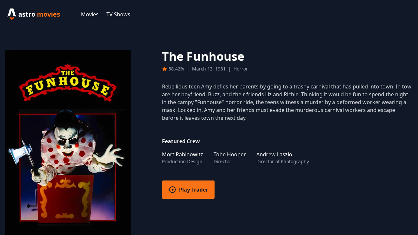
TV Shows (118, 14)
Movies (90, 14)
